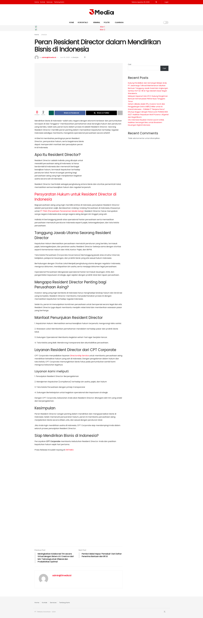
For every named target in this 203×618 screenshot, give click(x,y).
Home (37, 2)
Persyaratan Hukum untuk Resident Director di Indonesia (75, 197)
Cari (129, 64)
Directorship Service (79, 355)
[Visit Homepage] (101, 12)
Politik (107, 22)
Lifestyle (44, 35)
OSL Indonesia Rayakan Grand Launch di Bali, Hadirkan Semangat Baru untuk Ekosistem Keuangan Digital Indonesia (146, 122)
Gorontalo (83, 22)
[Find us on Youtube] (159, 2)
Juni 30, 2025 (65, 57)
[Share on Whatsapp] (51, 113)
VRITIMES (69, 449)
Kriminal (96, 22)
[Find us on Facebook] (153, 2)
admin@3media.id (49, 57)
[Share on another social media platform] (120, 113)
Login (166, 2)
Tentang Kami (59, 2)
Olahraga (119, 22)
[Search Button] (159, 22)
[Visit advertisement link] (105, 155)
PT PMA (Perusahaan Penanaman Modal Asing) (62, 211)
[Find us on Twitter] (156, 2)
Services (50, 2)
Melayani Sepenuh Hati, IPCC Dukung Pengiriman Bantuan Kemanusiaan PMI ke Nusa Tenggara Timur (148, 99)
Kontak (42, 2)
